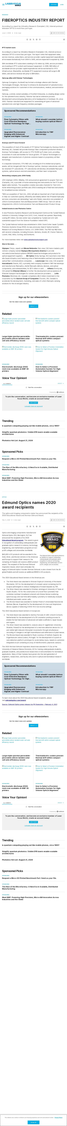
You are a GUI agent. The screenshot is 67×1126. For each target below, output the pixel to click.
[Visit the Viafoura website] (60, 392)
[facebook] (27, 39)
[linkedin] (30, 39)
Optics (4, 497)
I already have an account (33, 406)
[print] (64, 39)
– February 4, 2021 (50, 704)
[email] (40, 39)
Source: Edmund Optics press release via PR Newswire (23, 704)
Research (5, 14)
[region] (33, 388)
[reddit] (37, 39)
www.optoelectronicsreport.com (36, 240)
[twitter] (33, 39)
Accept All (33, 1122)
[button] (3, 4)
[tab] (7, 383)
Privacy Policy (58, 1117)
